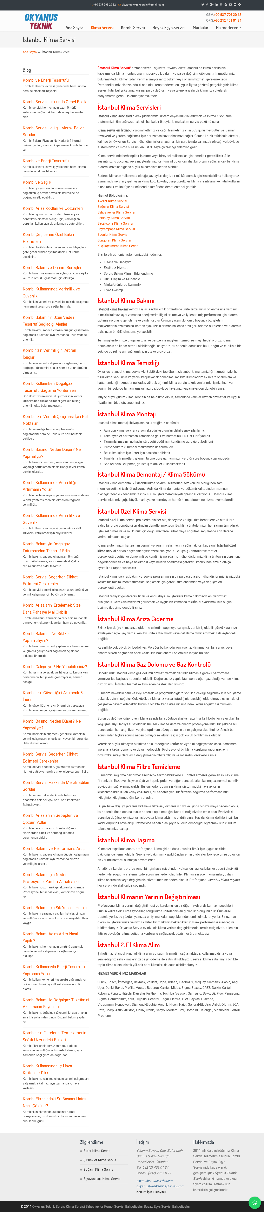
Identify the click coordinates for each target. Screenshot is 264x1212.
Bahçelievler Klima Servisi (116, 212)
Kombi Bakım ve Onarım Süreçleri (52, 267)
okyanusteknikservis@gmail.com (143, 4)
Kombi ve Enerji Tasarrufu (46, 80)
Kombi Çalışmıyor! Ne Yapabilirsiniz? (55, 666)
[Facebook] (206, 4)
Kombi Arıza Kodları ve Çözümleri (53, 208)
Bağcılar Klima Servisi (113, 207)
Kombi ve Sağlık (37, 182)
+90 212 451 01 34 (227, 20)
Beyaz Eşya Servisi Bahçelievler (167, 1207)
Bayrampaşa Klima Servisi (116, 229)
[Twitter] (203, 4)
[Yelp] (225, 4)
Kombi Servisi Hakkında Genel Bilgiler (56, 102)
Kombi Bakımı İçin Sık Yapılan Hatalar (55, 908)
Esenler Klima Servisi (113, 235)
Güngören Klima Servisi (114, 240)
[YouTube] (230, 4)
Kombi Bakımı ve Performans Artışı (54, 848)
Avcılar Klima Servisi (112, 201)
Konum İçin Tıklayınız (151, 1192)
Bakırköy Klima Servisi (114, 218)
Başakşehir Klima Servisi (115, 223)
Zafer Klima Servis (97, 1151)
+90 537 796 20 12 (104, 4)
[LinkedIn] (217, 4)
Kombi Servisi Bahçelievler (123, 1207)
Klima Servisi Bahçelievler (84, 1207)
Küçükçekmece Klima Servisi (118, 246)
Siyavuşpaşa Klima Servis (102, 1179)
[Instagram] (221, 4)
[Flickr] (235, 4)
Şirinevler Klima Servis (100, 1160)
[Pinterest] (239, 4)
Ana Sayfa (30, 52)
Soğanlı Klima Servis (98, 1169)
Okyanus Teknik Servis (48, 1207)
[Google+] (211, 4)
